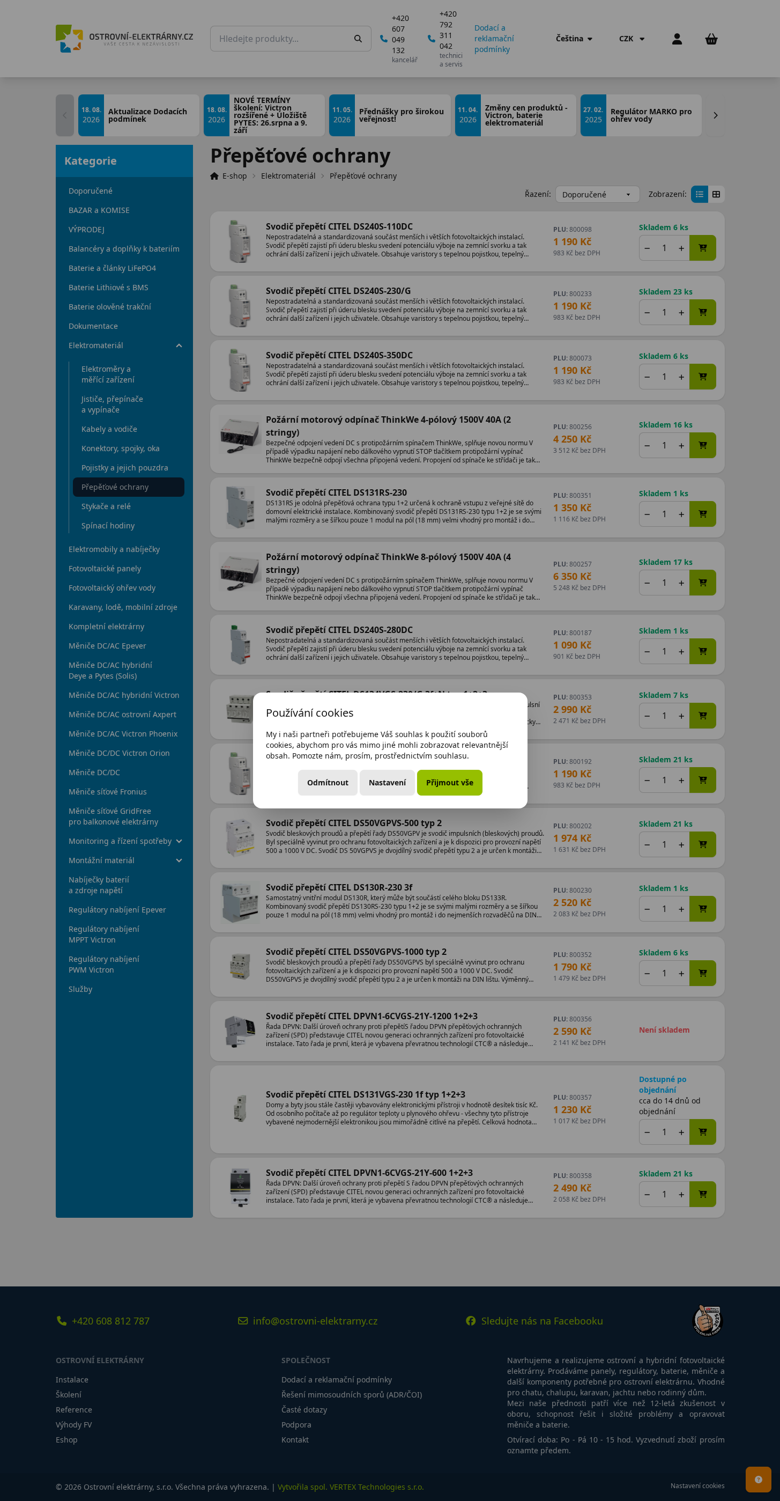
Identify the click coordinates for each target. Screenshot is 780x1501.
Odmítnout (327, 782)
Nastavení (387, 782)
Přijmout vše (449, 782)
